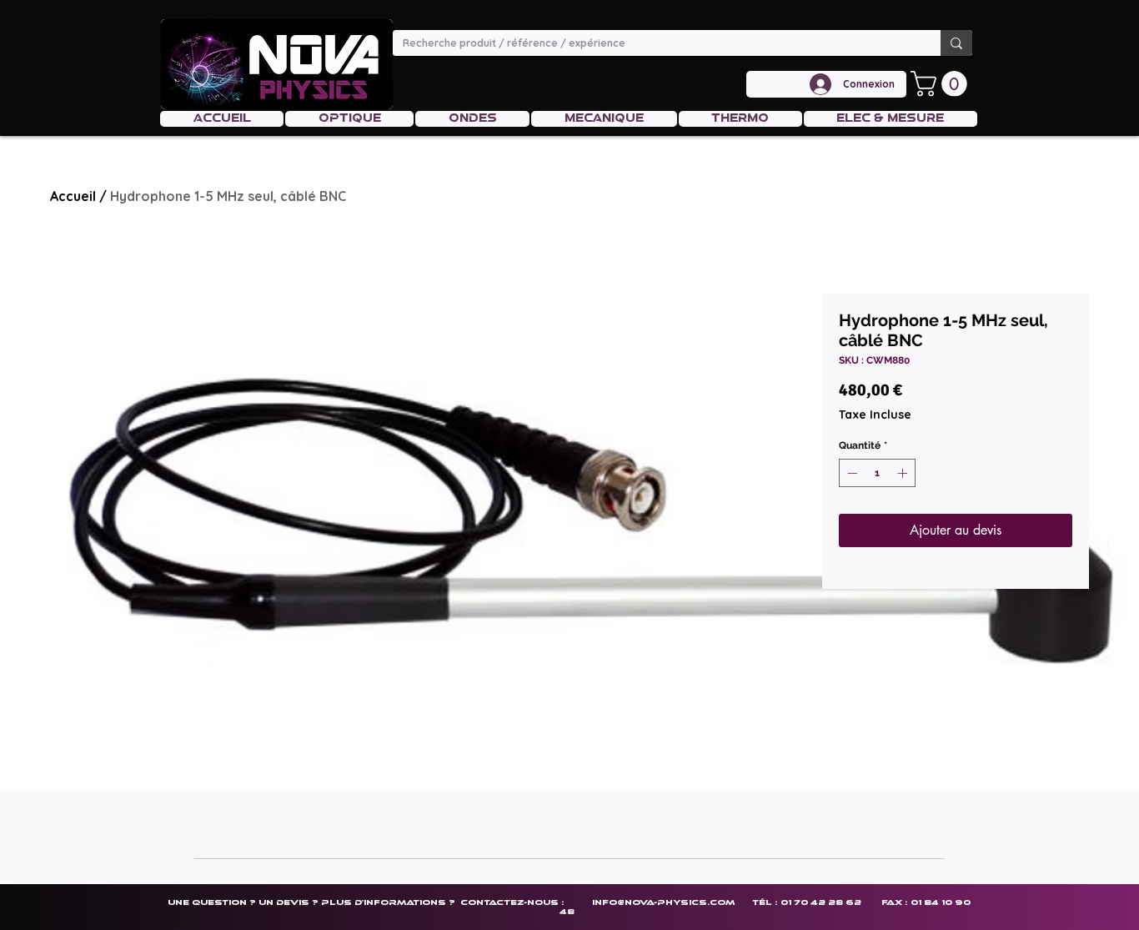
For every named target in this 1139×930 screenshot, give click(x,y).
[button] (942, 84)
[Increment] (904, 473)
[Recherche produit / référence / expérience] (956, 43)
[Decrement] (850, 473)
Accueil (73, 196)
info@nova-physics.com (663, 902)
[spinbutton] (877, 473)
